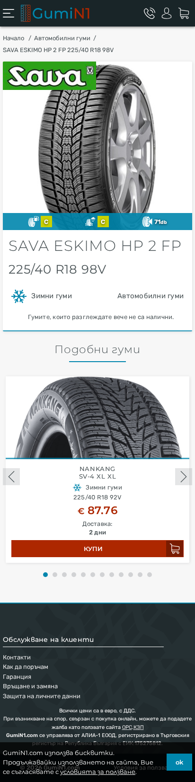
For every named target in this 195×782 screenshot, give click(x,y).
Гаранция (17, 676)
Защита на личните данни (41, 696)
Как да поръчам (25, 666)
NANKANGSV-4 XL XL (97, 472)
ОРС (127, 727)
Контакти (17, 657)
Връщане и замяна (30, 686)
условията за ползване (97, 771)
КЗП (138, 727)
